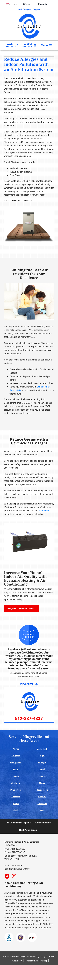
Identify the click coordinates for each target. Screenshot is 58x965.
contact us (44, 510)
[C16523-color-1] (29, 13)
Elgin (42, 755)
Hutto (15, 769)
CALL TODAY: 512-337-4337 (18, 200)
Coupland (16, 755)
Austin (16, 749)
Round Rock (42, 790)
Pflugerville (15, 790)
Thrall (15, 810)
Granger (42, 762)
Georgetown (15, 762)
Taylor (16, 803)
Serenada (15, 796)
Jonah (16, 776)
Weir (42, 810)
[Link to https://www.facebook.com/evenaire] (6, 876)
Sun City (42, 796)
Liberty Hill (16, 783)
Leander (42, 776)
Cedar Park (42, 749)
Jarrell (42, 769)
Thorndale (42, 803)
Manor (42, 783)
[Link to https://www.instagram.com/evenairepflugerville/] (14, 876)
